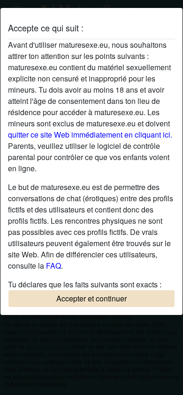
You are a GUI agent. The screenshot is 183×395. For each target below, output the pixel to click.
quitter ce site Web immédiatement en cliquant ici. (90, 134)
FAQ (53, 265)
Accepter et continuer (91, 298)
